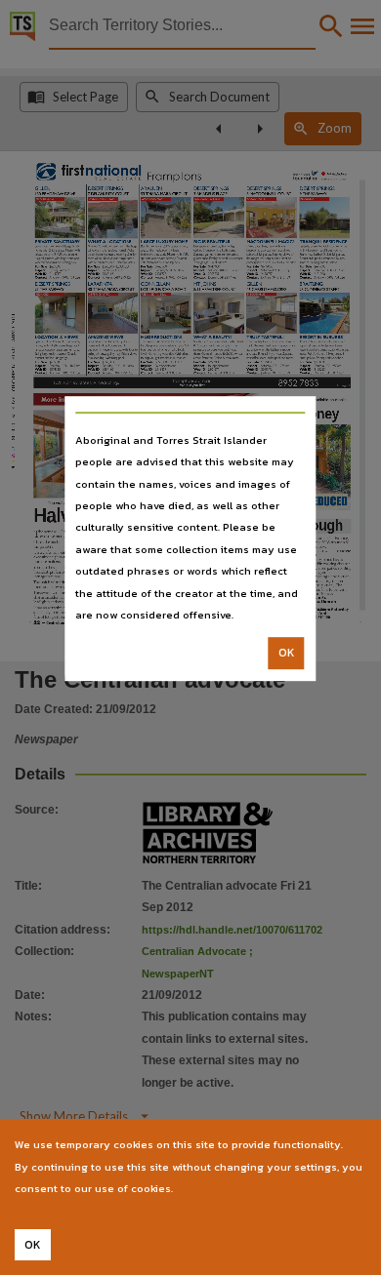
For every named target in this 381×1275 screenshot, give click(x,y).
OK (286, 653)
